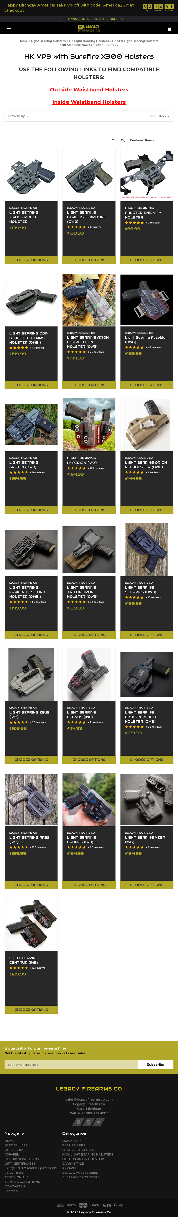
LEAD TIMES (14, 1173)
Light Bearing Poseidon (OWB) (146, 340)
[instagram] (88, 1122)
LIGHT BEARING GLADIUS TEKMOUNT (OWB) (86, 217)
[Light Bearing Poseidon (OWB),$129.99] (146, 299)
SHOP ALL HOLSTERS (79, 1150)
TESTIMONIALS (16, 1177)
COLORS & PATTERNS (22, 1159)
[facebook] (78, 1122)
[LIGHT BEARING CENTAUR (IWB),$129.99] (31, 924)
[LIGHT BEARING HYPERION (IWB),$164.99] (89, 424)
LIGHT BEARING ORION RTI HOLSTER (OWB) (146, 465)
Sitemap (11, 1191)
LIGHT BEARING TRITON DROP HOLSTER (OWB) (82, 592)
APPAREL (12, 1154)
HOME (9, 1141)
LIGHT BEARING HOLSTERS (83, 1159)
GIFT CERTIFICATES (20, 1164)
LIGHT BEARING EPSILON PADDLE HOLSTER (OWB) (141, 717)
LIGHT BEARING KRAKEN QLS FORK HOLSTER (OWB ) (27, 592)
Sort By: (119, 140)
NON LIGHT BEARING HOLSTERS (87, 1154)
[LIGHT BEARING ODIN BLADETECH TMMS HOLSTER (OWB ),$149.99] (31, 299)
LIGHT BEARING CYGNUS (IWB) (81, 714)
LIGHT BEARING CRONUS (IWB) (81, 840)
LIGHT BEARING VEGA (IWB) (145, 840)
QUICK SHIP (14, 1150)
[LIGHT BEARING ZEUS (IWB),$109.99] (31, 674)
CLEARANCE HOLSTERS (80, 1177)
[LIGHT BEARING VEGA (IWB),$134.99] (146, 799)
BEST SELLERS (16, 1145)
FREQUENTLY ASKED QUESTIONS (31, 1168)
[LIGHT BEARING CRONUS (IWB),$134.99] (89, 799)
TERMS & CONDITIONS (22, 1182)
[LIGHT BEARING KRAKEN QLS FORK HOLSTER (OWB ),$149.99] (31, 549)
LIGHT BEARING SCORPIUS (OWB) (140, 590)
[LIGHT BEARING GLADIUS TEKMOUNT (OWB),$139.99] (89, 174)
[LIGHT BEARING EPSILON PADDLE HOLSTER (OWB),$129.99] (146, 674)
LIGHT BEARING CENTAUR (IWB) (23, 960)
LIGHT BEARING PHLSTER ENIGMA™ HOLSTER (143, 212)
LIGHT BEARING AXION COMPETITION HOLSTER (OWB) (88, 342)
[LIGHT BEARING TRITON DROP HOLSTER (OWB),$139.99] (89, 549)
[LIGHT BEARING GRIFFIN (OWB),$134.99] (31, 424)
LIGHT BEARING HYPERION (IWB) (82, 460)
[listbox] (149, 140)
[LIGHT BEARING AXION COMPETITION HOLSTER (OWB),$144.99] (89, 299)
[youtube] (98, 1122)
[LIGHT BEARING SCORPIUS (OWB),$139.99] (146, 549)
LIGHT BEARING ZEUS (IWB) (29, 714)
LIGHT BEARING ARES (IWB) (29, 840)
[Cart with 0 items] (159, 27)
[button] (89, 116)
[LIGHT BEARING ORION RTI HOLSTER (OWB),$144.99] (146, 424)
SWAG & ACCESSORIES (80, 1173)
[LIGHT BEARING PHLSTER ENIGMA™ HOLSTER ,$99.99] (146, 174)
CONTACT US (15, 1186)
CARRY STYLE (73, 1164)
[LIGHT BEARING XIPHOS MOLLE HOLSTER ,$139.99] (31, 174)
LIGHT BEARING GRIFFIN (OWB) (23, 465)
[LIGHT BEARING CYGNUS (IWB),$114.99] (89, 674)
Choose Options (31, 260)
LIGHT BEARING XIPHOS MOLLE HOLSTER (23, 217)
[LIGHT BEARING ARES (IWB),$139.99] (31, 799)
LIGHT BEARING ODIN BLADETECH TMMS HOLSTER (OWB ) (29, 337)
